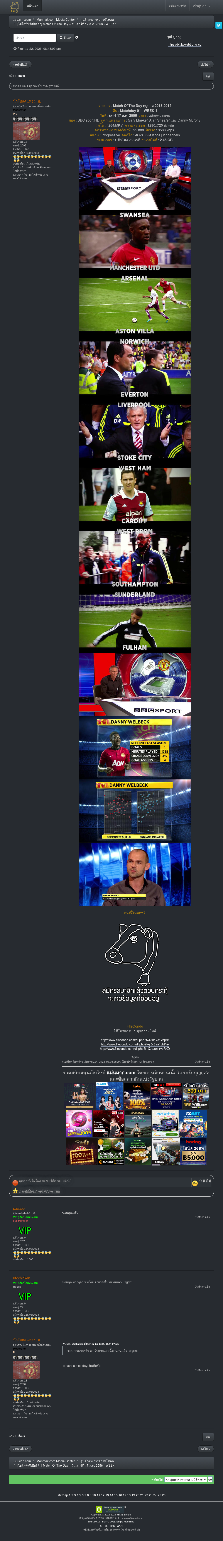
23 (150, 1495)
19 (133, 1495)
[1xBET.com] (193, 1123)
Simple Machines (125, 1521)
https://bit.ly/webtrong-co (184, 44)
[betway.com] (166, 1151)
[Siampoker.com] (165, 1123)
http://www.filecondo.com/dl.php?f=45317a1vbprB (135, 1040)
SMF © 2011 (108, 1521)
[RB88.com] (138, 1123)
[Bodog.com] (193, 1151)
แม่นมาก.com (121, 1072)
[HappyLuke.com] (79, 1123)
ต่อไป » (206, 64)
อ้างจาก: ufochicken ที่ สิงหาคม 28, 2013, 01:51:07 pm (91, 1343)
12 (103, 1495)
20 (137, 1495)
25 (159, 1495)
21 (142, 1495)
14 (111, 1495)
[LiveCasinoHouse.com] (82, 1151)
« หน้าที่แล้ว (20, 64)
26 (164, 1495)
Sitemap (62, 1495)
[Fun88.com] (109, 1095)
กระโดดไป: (157, 1479)
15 (116, 1495)
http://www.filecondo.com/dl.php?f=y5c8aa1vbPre (135, 1044)
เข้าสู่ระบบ (200, 5)
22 (146, 1495)
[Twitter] (219, 25)
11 (98, 1495)
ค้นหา (67, 38)
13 (107, 1495)
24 (155, 1495)
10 (94, 1495)
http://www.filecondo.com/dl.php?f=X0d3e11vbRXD (135, 1048)
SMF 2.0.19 (94, 1521)
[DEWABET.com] (138, 1151)
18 (129, 1495)
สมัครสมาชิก (177, 5)
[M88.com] (79, 1095)
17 (124, 1495)
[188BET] (137, 1095)
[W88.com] (196, 1095)
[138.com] (108, 1123)
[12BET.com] (166, 1095)
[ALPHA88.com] (111, 1151)
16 (120, 1495)
